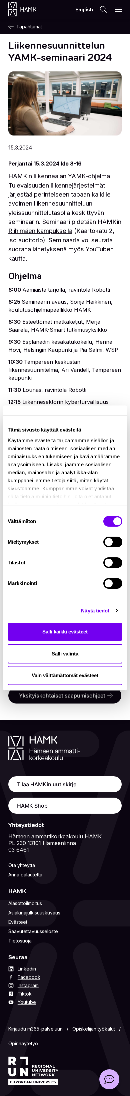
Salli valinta (65, 653)
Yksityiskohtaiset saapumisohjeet (62, 695)
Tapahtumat (29, 26)
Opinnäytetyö (23, 1043)
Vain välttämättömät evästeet (65, 675)
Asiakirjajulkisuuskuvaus (34, 912)
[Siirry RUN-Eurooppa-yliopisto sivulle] (33, 1071)
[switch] (112, 542)
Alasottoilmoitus (25, 903)
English (84, 9)
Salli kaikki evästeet (65, 631)
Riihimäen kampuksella (40, 230)
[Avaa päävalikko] (118, 9)
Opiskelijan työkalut (93, 1029)
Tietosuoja (20, 940)
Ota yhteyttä (21, 865)
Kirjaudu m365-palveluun (35, 1029)
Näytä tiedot (95, 610)
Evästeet (17, 922)
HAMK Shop (32, 805)
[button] (109, 1079)
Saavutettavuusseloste (33, 931)
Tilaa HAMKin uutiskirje (46, 784)
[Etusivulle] (29, 9)
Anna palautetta (25, 874)
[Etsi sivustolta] (103, 9)
